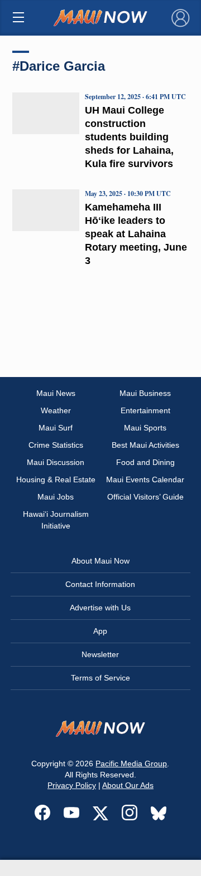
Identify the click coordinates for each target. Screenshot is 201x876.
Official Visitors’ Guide (145, 496)
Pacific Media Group (131, 763)
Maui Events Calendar (145, 479)
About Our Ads (128, 785)
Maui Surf (56, 427)
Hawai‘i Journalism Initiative (56, 520)
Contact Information (100, 584)
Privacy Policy (71, 785)
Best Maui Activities (145, 445)
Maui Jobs (55, 496)
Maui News (55, 393)
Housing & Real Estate (55, 479)
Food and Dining (145, 462)
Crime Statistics (55, 445)
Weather (56, 410)
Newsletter (100, 654)
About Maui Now (100, 560)
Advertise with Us (100, 607)
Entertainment (145, 410)
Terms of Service (100, 677)
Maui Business (145, 393)
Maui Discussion (55, 462)
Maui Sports (145, 427)
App (100, 631)
